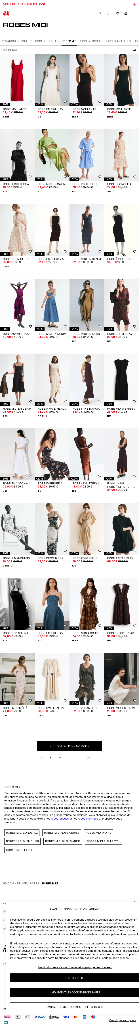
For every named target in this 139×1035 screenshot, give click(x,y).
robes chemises (88, 818)
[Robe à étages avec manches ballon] (121, 529)
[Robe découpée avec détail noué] (52, 529)
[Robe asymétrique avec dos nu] (17, 305)
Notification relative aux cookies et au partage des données (75, 967)
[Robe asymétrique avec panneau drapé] (87, 454)
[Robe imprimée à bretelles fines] (52, 454)
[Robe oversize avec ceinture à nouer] (52, 679)
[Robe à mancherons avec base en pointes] (52, 380)
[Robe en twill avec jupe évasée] (52, 80)
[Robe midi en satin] (52, 155)
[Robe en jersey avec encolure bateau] (52, 230)
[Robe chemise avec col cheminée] (121, 305)
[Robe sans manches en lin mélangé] (87, 380)
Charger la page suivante (69, 745)
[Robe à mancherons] (17, 529)
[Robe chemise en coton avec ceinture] (17, 230)
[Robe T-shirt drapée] (17, 155)
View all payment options (122, 1020)
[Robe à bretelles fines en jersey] (121, 230)
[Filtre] (134, 50)
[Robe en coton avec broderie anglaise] (121, 604)
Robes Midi (50, 883)
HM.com (8, 883)
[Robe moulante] (17, 80)
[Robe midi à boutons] (87, 604)
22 (88, 758)
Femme (22, 883)
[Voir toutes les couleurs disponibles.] (6, 117)
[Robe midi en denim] (87, 230)
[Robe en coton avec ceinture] (17, 454)
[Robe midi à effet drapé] (121, 380)
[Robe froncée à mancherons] (121, 155)
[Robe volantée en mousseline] (87, 679)
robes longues (60, 818)
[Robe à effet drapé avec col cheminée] (121, 454)
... (79, 758)
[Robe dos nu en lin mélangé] (17, 604)
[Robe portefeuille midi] (87, 155)
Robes (34, 883)
